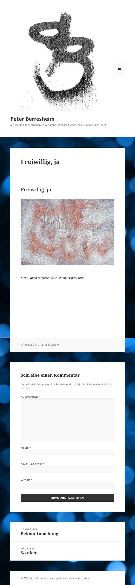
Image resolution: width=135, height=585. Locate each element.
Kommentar (30, 396)
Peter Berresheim (32, 118)
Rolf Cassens (51, 344)
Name (26, 448)
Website (26, 480)
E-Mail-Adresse (33, 464)
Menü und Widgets (120, 73)
